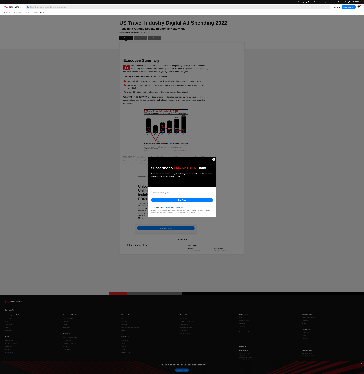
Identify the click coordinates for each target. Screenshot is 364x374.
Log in (336, 7)
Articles (35, 12)
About (42, 12)
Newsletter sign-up (301, 2)
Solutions (7, 12)
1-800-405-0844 (355, 2)
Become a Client (348, 7)
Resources (17, 12)
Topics (27, 12)
